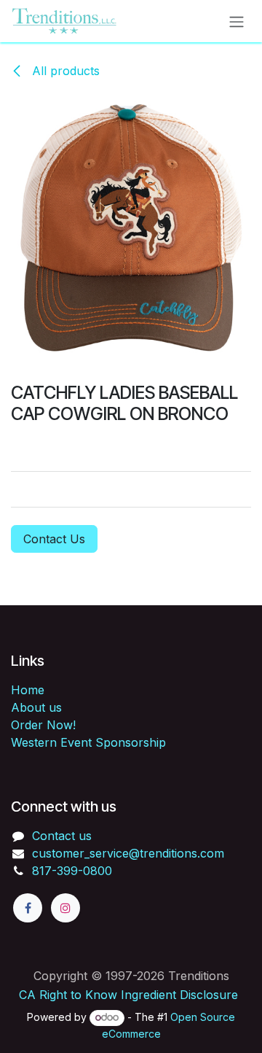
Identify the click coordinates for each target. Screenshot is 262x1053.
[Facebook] (27, 907)
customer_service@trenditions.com (128, 853)
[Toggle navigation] (236, 21)
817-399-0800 (72, 870)
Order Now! (43, 725)
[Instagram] (65, 907)
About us (36, 707)
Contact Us (54, 539)
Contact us (62, 835)
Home (27, 690)
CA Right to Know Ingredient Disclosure (128, 994)
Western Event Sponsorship (88, 742)
